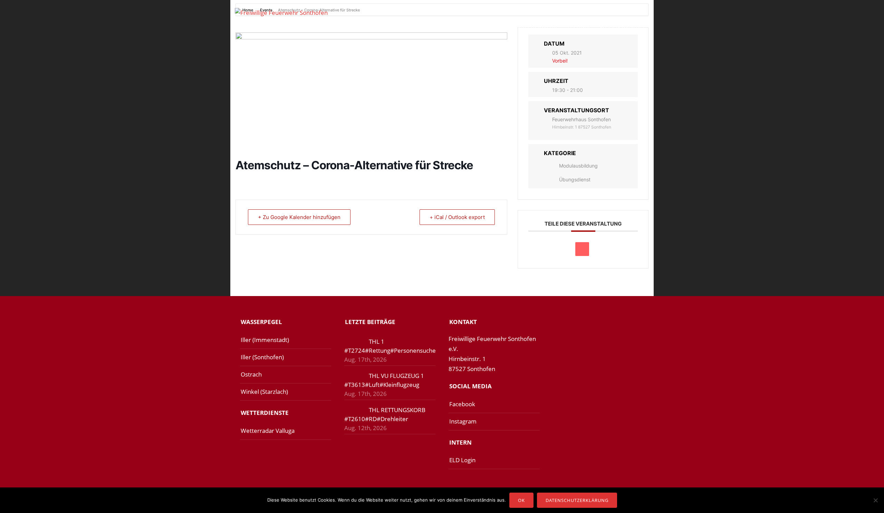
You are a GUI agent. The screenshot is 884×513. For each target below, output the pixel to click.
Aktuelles (386, 26)
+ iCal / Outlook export (457, 217)
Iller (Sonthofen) (262, 357)
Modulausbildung (578, 166)
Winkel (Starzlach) (264, 392)
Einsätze (422, 26)
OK (521, 500)
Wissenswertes (622, 26)
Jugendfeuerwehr (530, 26)
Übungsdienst (574, 179)
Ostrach (251, 374)
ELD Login (462, 460)
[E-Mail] (582, 249)
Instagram (463, 421)
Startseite (346, 26)
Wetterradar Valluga (268, 431)
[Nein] (875, 500)
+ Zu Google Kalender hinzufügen (299, 217)
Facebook (462, 404)
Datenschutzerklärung (577, 500)
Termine (457, 26)
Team (485, 26)
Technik (578, 26)
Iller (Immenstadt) (265, 340)
